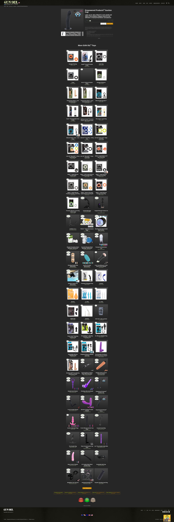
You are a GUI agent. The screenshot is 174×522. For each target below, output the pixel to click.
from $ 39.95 (72, 267)
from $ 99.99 (73, 121)
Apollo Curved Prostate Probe (87, 65)
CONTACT (163, 3)
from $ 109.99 (101, 356)
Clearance (14, 6)
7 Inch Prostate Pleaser (72, 409)
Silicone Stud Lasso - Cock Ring (72, 138)
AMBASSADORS (156, 3)
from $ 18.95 (87, 448)
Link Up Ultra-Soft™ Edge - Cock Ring (101, 138)
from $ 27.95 (87, 411)
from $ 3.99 (73, 429)
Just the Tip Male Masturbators (87, 266)
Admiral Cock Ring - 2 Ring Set (87, 138)
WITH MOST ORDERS (113, 493)
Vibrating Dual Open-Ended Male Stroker (101, 229)
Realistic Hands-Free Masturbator (73, 284)
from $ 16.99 (101, 65)
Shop (7, 6)
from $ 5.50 (87, 231)
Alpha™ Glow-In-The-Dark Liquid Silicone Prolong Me (87, 193)
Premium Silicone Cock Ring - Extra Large (73, 211)
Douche (87, 318)
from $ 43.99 (73, 356)
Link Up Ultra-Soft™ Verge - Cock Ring (87, 157)
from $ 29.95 (101, 483)
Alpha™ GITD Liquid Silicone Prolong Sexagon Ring (87, 175)
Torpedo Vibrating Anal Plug (101, 482)
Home (5, 6)
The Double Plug (73, 446)
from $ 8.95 (101, 412)
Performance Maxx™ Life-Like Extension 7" (73, 101)
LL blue (87, 301)
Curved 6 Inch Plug (101, 428)
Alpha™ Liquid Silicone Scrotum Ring (72, 175)
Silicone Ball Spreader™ (101, 100)
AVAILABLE (70, 493)
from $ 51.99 (87, 338)
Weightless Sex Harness (73, 482)
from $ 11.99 (73, 65)
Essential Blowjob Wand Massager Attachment (87, 248)
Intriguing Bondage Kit (87, 482)
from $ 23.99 (73, 302)
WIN (147, 3)
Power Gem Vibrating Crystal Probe (73, 337)
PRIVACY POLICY (162, 519)
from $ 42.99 (87, 121)
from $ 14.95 (72, 249)
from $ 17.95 (101, 447)
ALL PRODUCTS (87, 488)
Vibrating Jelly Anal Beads (87, 391)
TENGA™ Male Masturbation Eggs (87, 229)
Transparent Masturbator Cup (101, 248)
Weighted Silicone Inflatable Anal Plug (87, 355)
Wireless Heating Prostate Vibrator (87, 410)
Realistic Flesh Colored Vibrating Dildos (101, 373)
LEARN (150, 3)
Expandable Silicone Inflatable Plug (73, 355)
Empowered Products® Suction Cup (22, 6)
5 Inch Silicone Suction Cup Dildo (87, 428)
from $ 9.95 (101, 429)
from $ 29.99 (73, 102)
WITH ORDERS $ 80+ (98, 493)
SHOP (140, 3)
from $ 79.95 (101, 231)
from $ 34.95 (101, 267)
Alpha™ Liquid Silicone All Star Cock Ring (101, 156)
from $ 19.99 (87, 102)
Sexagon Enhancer (101, 82)
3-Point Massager (87, 210)
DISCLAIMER (157, 519)
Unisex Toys (11, 6)
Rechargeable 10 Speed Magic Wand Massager (87, 373)
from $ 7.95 (101, 393)
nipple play (72, 318)
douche (73, 301)
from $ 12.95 (72, 410)
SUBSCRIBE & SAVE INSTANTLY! (8, 512)
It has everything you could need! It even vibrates (101, 266)
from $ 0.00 (101, 249)
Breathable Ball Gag (101, 464)
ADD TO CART (109, 23)
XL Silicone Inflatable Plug (101, 335)
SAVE (144, 3)
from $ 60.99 (101, 336)
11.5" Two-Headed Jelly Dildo (101, 446)
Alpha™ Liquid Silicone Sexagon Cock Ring (101, 193)
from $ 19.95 (87, 483)
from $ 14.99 (87, 84)
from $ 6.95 (73, 465)
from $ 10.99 (101, 83)
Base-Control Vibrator (73, 464)
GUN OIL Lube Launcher (101, 318)
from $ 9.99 (101, 101)
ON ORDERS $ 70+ (84, 493)
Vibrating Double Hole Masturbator (73, 266)
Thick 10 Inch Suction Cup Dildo (87, 447)
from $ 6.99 (101, 119)
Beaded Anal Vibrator (73, 391)
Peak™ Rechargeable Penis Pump (72, 119)
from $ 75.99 (101, 284)
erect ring (101, 64)
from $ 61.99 (73, 375)
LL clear (101, 301)
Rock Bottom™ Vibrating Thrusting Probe (87, 336)
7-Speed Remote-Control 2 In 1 (101, 211)
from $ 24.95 (87, 211)
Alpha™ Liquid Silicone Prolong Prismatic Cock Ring (73, 193)
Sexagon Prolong (73, 64)
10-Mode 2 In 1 (73, 228)
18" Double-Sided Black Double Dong (87, 465)
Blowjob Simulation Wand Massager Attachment (73, 248)
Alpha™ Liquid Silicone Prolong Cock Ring (101, 175)
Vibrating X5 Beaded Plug (87, 283)
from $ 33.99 (87, 284)
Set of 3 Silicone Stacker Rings (87, 83)
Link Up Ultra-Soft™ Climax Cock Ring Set (73, 157)
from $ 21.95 (87, 466)
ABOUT (162, 510)
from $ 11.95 (72, 483)
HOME (136, 3)
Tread (73, 82)
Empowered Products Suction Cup (101, 392)
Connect (101, 283)
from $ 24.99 (73, 158)
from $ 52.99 (73, 338)
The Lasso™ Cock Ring (101, 118)
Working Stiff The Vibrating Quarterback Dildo (72, 373)
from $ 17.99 (87, 66)
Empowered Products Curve (101, 410)
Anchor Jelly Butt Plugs (72, 428)
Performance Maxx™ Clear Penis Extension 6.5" (87, 101)
